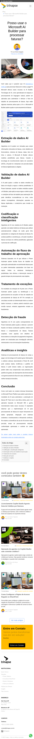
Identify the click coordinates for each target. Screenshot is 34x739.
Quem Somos (4, 672)
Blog (4, 11)
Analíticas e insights (8, 458)
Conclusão (6, 460)
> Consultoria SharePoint (8, 678)
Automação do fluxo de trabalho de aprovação (15, 451)
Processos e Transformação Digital (25, 545)
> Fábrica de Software (8, 683)
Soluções (3, 674)
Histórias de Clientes (6, 686)
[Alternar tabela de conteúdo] (26, 443)
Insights (3, 689)
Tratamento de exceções (9, 453)
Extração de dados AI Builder (10, 445)
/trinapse (6, 731)
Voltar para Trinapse (7, 1)
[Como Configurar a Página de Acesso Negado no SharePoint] (17, 580)
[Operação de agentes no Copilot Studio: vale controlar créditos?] (17, 535)
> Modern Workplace (7, 681)
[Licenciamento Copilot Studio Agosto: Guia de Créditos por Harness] (17, 489)
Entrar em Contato (17, 645)
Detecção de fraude (8, 456)
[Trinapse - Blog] (9, 6)
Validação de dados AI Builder (11, 447)
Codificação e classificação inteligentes (13, 449)
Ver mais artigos (17, 620)
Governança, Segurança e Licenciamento (23, 500)
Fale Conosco (4, 691)
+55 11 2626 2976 (7, 724)
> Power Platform (6, 676)
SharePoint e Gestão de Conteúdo (25, 591)
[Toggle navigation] (30, 6)
